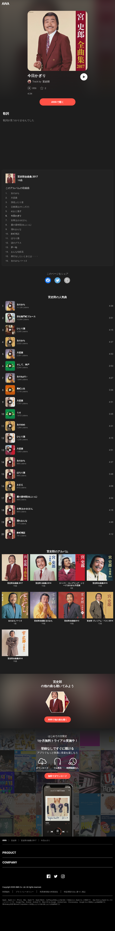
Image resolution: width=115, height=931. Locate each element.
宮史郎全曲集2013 (71, 620)
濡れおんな (16, 229)
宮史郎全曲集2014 (15, 658)
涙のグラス (16, 242)
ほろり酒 (15, 238)
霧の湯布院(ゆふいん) (21, 224)
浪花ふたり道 (17, 202)
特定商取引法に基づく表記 (75, 891)
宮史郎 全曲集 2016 (43, 583)
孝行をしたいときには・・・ (24, 256)
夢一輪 (14, 247)
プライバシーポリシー (25, 891)
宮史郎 (46, 81)
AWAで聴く (57, 102)
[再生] (83, 76)
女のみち (15, 193)
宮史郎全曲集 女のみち (43, 620)
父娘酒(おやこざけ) (20, 206)
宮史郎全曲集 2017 (28, 176)
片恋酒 (14, 197)
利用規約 (6, 891)
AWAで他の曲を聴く (57, 719)
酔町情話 (15, 233)
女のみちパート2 (19, 260)
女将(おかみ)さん (19, 220)
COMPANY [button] (9, 862)
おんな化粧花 (17, 251)
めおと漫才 (16, 211)
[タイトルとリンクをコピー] (67, 280)
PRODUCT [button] (9, 852)
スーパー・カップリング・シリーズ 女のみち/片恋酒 (71, 584)
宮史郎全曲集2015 (100, 583)
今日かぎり (45, 840)
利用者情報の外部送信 (49, 891)
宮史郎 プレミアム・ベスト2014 (100, 620)
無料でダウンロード (57, 775)
